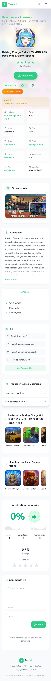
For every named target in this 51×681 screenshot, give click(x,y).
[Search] (39, 4)
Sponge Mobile (36, 144)
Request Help (27, 368)
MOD (17, 28)
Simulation (9, 144)
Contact (38, 666)
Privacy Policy (15, 666)
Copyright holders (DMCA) (25, 669)
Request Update (14, 91)
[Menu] (46, 4)
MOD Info (25, 292)
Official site (10, 170)
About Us (28, 666)
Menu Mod (9, 157)
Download (27, 75)
